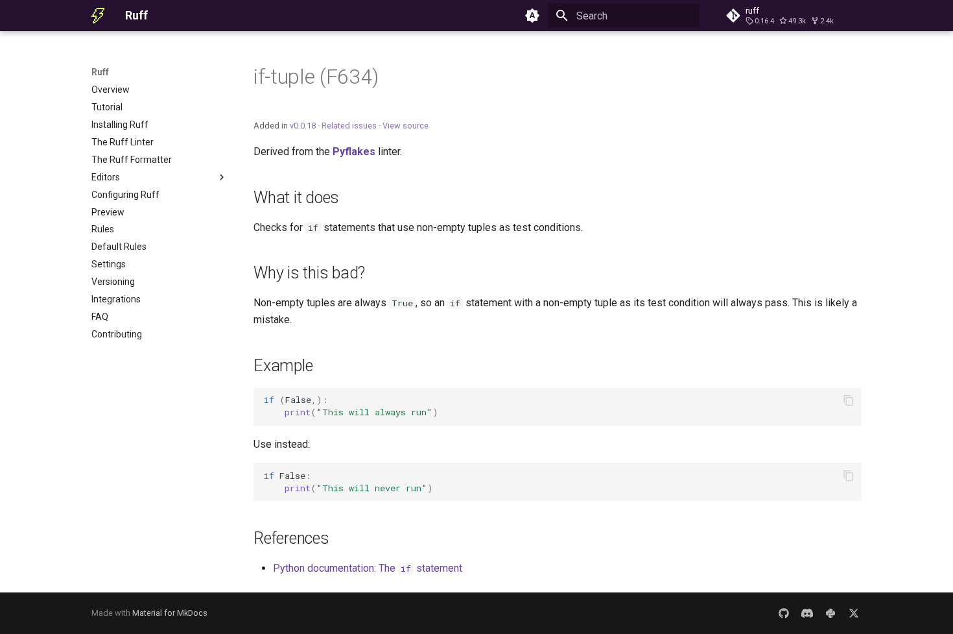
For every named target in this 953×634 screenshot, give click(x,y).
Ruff (100, 72)
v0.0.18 (303, 125)
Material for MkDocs (169, 613)
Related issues (349, 125)
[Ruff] (98, 16)
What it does (296, 197)
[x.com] (853, 613)
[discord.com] (807, 613)
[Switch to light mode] (532, 16)
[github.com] (783, 613)
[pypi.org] (830, 613)
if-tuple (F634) (315, 76)
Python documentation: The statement (367, 568)
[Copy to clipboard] (848, 400)
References (291, 538)
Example (282, 365)
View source (405, 125)
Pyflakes (354, 151)
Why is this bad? (309, 272)
